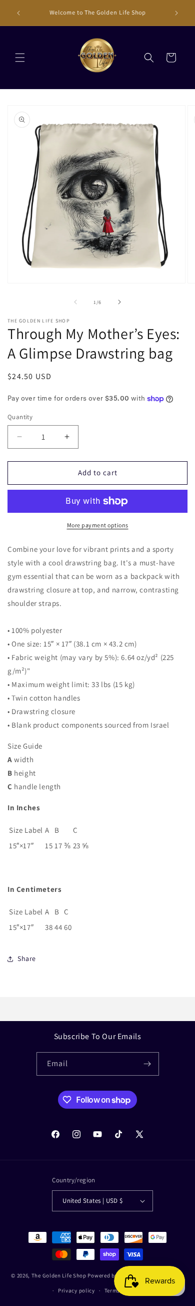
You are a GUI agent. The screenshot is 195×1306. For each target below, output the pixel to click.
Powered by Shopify (113, 1274)
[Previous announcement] (19, 13)
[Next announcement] (177, 13)
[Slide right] (119, 302)
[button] (20, 58)
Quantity (20, 417)
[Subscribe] (147, 1064)
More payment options (97, 525)
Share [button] (27, 958)
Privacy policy (76, 1290)
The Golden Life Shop (59, 1274)
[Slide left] (75, 302)
